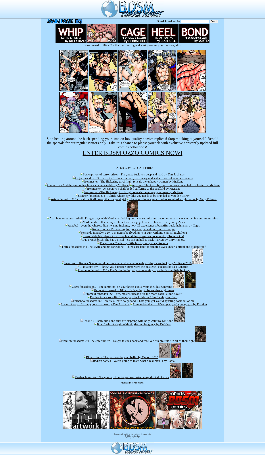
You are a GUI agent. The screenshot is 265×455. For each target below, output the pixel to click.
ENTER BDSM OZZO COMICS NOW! (132, 152)
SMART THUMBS (138, 383)
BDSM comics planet (133, 436)
